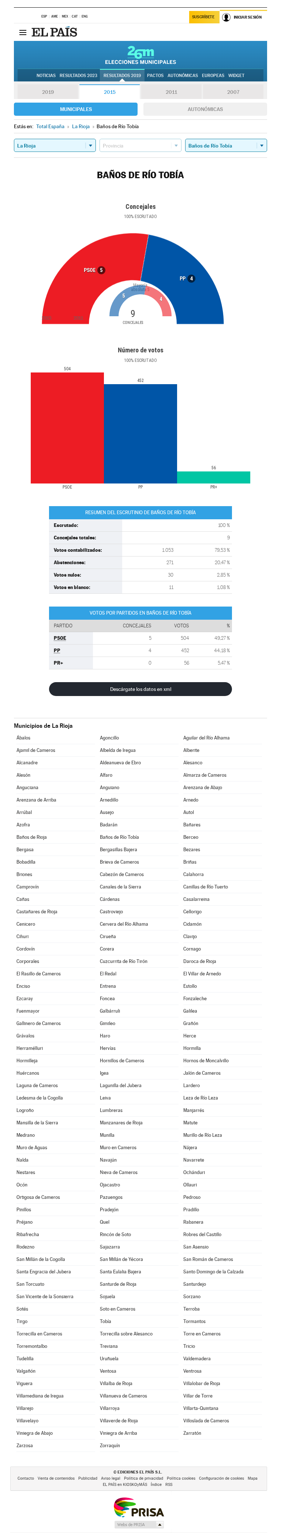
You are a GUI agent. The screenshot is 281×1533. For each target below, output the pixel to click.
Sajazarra (110, 1247)
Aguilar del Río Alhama (206, 738)
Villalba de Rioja (116, 1383)
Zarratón (192, 1433)
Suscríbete (203, 17)
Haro (105, 1036)
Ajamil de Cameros (35, 750)
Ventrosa (192, 1371)
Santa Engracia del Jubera (43, 1271)
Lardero (191, 1085)
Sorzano (192, 1296)
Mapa (253, 1478)
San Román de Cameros (208, 1259)
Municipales (76, 109)
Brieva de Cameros (119, 862)
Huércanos (27, 1073)
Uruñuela (109, 1358)
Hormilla (192, 1048)
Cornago (192, 949)
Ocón (21, 1185)
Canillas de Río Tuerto (205, 887)
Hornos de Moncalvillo (206, 1060)
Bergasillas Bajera (118, 849)
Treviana (109, 1346)
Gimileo (107, 1023)
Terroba (191, 1309)
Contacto (26, 1478)
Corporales (27, 961)
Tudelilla (25, 1358)
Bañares (192, 824)
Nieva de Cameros (119, 1172)
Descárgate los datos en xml (140, 689)
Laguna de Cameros (37, 1085)
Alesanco (192, 762)
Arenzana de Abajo (202, 787)
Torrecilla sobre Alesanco (126, 1334)
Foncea (107, 998)
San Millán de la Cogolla (40, 1259)
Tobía (105, 1321)
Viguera (24, 1383)
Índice (156, 1484)
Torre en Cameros (202, 1334)
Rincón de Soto (115, 1234)
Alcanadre (27, 762)
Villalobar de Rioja (201, 1383)
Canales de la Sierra (120, 887)
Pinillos (23, 1209)
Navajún (108, 1160)
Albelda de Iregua (118, 750)
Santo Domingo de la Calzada (213, 1271)
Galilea (190, 1011)
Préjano (24, 1222)
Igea (104, 1073)
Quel (104, 1222)
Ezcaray (24, 998)
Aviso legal (110, 1478)
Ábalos (23, 738)
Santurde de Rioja (118, 1284)
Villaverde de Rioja (119, 1420)
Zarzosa (24, 1445)
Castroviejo (111, 911)
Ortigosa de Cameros (38, 1197)
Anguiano (109, 787)
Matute (190, 1122)
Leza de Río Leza (200, 1098)
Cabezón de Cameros (122, 874)
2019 (48, 92)
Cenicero (25, 924)
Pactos (155, 75)
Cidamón (192, 924)
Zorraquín (110, 1445)
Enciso (23, 986)
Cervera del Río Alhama (124, 924)
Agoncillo (109, 738)
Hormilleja (27, 1060)
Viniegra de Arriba (118, 1433)
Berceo (190, 837)
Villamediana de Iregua (40, 1396)
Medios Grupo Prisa (139, 1524)
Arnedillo (109, 800)
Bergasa (25, 849)
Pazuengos (111, 1197)
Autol (188, 812)
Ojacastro (110, 1185)
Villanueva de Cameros (123, 1396)
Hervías (108, 1048)
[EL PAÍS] (55, 32)
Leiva (105, 1098)
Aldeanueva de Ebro (120, 762)
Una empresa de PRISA (138, 1506)
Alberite (191, 750)
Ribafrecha (27, 1234)
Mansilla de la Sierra (37, 1122)
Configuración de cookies (221, 1478)
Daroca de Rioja (199, 961)
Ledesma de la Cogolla (39, 1098)
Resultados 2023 (78, 75)
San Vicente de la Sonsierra (45, 1296)
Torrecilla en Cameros (39, 1334)
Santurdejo (194, 1284)
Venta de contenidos (56, 1478)
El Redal (108, 973)
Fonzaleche (195, 998)
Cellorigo (192, 911)
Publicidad (87, 1478)
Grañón (190, 1023)
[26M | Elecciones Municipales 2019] (140, 55)
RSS (168, 1484)
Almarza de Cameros (204, 775)
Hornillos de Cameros (122, 1060)
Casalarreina (196, 899)
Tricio (189, 1346)
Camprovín (27, 887)
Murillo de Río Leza (202, 1135)
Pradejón (109, 1209)
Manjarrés (193, 1110)
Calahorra (193, 874)
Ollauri (190, 1185)
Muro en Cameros (118, 1147)
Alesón (23, 775)
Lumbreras (111, 1110)
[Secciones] (22, 32)
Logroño (25, 1110)
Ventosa (108, 1371)
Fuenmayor (28, 1011)
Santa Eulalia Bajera (120, 1271)
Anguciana (27, 787)
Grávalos (25, 1036)
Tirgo (21, 1321)
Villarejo (24, 1408)
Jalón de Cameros (202, 1073)
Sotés (22, 1309)
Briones (24, 874)
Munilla (107, 1135)
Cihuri (22, 936)
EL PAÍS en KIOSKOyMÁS (125, 1484)
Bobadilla (25, 862)
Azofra (23, 824)
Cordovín (25, 949)
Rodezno (25, 1247)
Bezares (191, 849)
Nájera (190, 1147)
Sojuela (107, 1296)
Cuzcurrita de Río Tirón (123, 961)
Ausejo (107, 812)
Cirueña (108, 936)
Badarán (108, 824)
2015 (110, 92)
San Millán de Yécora (121, 1259)
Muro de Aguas (31, 1147)
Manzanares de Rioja (121, 1122)
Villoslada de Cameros (206, 1420)
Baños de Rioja (31, 837)
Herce (189, 1036)
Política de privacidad (143, 1478)
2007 (233, 92)
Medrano (25, 1135)
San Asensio (196, 1247)
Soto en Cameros (117, 1309)
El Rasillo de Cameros (38, 973)
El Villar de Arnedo (202, 973)
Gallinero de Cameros (38, 1023)
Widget (236, 75)
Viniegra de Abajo (34, 1433)
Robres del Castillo (202, 1234)
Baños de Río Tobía (119, 837)
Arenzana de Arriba (36, 800)
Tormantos (194, 1321)
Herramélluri (29, 1048)
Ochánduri (194, 1172)
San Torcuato (30, 1284)
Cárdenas (110, 899)
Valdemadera (197, 1358)
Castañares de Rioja (36, 911)
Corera (107, 949)
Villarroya (110, 1408)
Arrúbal (24, 812)
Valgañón (25, 1371)
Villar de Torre (198, 1396)
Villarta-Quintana (200, 1408)
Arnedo (190, 800)
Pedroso (192, 1197)
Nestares (25, 1172)
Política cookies (181, 1478)
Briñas (189, 862)
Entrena (108, 986)
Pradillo (191, 1209)
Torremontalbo (31, 1346)
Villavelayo (27, 1420)
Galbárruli (110, 1011)
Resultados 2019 (122, 75)
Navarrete (193, 1160)
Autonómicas (205, 109)
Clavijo (190, 936)
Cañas (22, 899)
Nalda (22, 1160)
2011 (171, 92)
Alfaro (106, 775)
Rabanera (193, 1222)
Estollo (190, 986)
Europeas (213, 75)
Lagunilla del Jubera (121, 1085)
